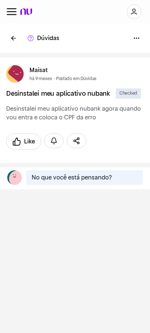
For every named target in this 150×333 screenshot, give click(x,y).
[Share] (76, 141)
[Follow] (54, 141)
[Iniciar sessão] (134, 11)
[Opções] (136, 38)
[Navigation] (11, 11)
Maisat (38, 70)
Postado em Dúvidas (76, 78)
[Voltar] (13, 38)
